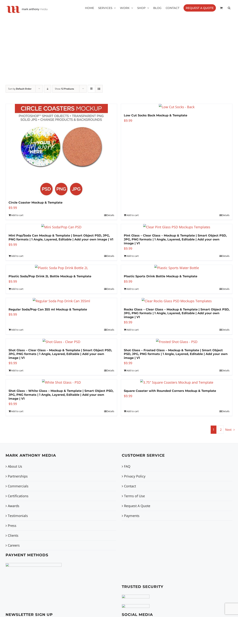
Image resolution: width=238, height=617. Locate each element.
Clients (13, 535)
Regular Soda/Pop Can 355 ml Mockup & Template (48, 309)
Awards (13, 506)
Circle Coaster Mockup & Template (35, 202)
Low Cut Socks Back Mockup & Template (155, 115)
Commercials (18, 486)
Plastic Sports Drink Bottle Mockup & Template (160, 276)
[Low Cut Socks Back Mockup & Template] (176, 107)
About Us (15, 466)
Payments (131, 515)
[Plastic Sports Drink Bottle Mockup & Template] (176, 268)
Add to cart (17, 215)
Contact (130, 486)
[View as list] (98, 88)
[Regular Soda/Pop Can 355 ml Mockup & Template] (61, 301)
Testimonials (18, 515)
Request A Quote (137, 506)
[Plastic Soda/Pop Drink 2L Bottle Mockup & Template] (61, 268)
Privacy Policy (134, 476)
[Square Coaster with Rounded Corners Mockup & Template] (176, 382)
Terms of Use (134, 496)
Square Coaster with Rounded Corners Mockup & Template (170, 391)
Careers (14, 545)
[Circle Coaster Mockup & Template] (61, 150)
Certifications (18, 496)
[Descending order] (47, 89)
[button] (229, 8)
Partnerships (18, 476)
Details (110, 215)
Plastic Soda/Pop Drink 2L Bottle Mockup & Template (50, 276)
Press (12, 525)
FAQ (127, 466)
